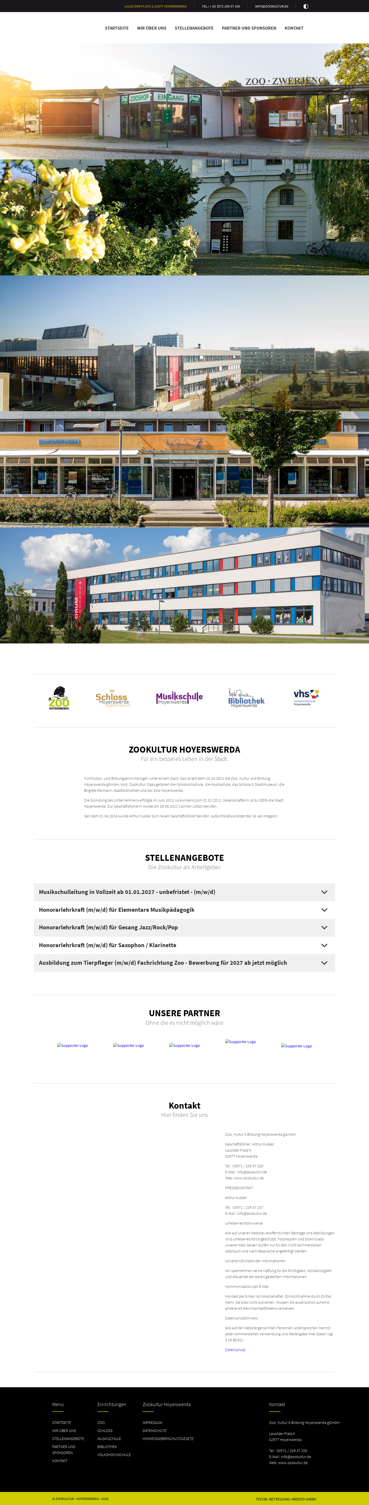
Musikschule (109, 1438)
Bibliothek (107, 1446)
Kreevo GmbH (304, 1498)
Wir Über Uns (151, 28)
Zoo (101, 1422)
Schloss (104, 1430)
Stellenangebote (194, 28)
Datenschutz (235, 1349)
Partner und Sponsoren (249, 28)
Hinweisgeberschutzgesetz (168, 1438)
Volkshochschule (114, 1454)
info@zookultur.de (271, 6)
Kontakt (294, 28)
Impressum (152, 1422)
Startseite (117, 28)
